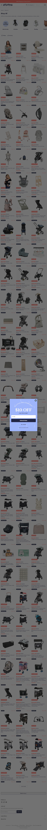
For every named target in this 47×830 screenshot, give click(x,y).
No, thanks (23, 424)
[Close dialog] (36, 400)
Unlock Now (23, 420)
